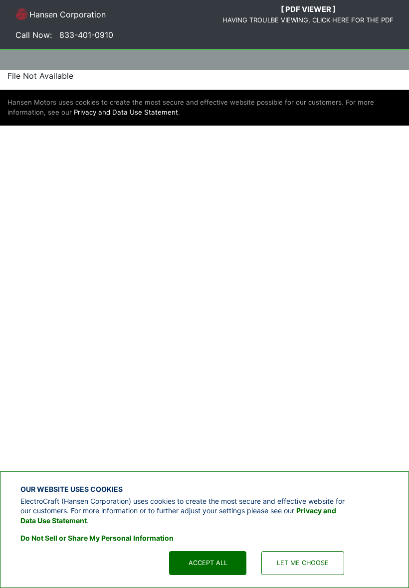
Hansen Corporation (60, 16)
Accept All (208, 563)
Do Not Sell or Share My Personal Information (97, 538)
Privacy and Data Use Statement (126, 112)
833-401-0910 (86, 35)
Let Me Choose (303, 563)
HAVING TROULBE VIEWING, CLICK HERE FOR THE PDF (308, 20)
